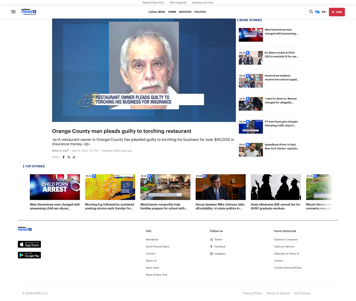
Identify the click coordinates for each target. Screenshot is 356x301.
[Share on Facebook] (63, 157)
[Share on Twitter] (68, 157)
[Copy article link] (73, 157)
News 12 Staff (60, 151)
